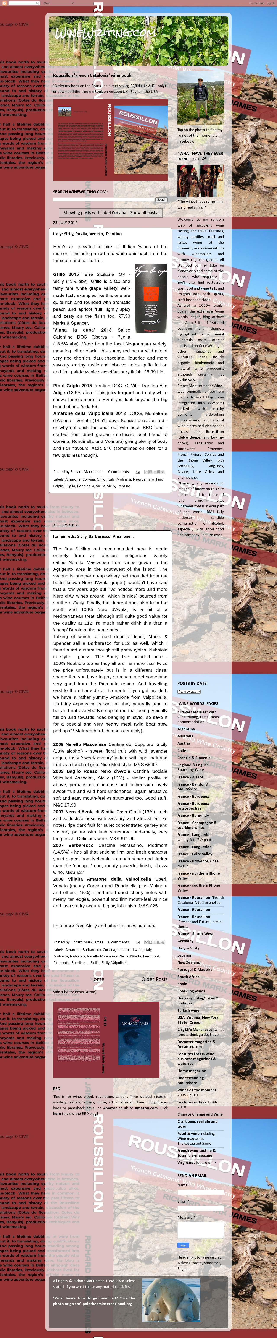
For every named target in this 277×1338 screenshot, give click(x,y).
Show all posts (143, 213)
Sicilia (100, 486)
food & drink (196, 1163)
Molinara (123, 480)
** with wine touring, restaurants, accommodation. (198, 717)
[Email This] (146, 472)
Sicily (111, 486)
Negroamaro (143, 480)
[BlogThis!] (150, 472)
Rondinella (85, 486)
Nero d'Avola (130, 956)
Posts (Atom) (86, 992)
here (57, 1114)
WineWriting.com (105, 32)
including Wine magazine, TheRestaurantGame (196, 1139)
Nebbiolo (77, 956)
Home (97, 980)
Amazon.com (146, 1108)
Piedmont (151, 956)
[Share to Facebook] (159, 472)
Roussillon (215, 432)
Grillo (101, 480)
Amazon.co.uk (115, 1108)
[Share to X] (155, 472)
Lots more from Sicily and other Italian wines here (104, 925)
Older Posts (155, 980)
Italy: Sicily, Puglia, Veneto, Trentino (87, 234)
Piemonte (61, 963)
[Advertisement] (110, 507)
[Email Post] (137, 472)
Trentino (123, 486)
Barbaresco (91, 950)
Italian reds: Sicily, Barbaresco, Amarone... (93, 536)
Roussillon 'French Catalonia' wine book (92, 75)
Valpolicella (120, 963)
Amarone (73, 480)
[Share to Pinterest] (163, 472)
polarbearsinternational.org (107, 1304)
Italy (110, 480)
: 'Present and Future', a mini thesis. (199, 922)
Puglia (70, 486)
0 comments (118, 472)
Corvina (88, 480)
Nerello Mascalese (102, 956)
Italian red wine (130, 950)
